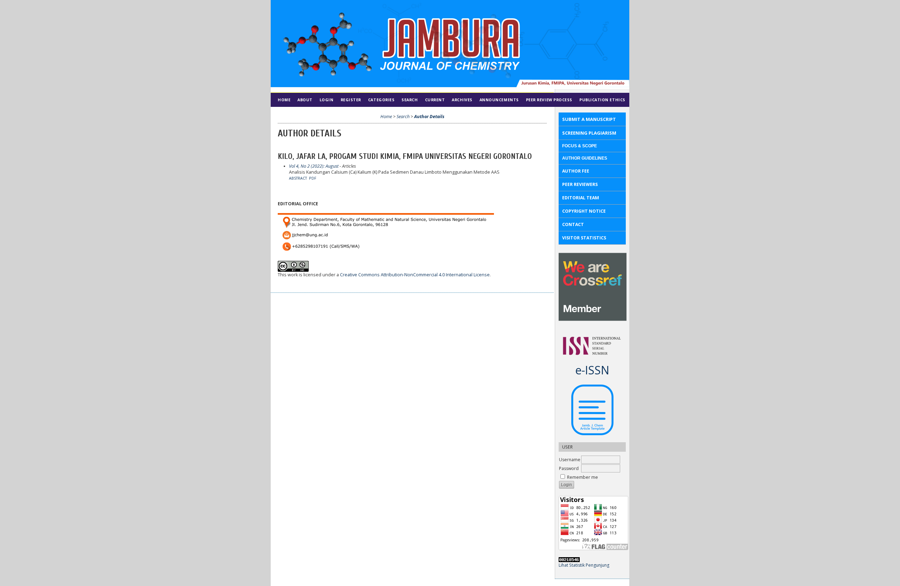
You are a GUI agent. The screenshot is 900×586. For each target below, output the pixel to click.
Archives (462, 99)
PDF (312, 178)
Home (284, 99)
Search (409, 99)
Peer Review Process (549, 99)
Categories (381, 99)
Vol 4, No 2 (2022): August (314, 166)
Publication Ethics (602, 99)
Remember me (582, 477)
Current (435, 99)
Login (327, 99)
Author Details (429, 117)
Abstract (298, 178)
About (305, 99)
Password (569, 468)
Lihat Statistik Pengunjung (584, 565)
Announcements (499, 99)
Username (569, 460)
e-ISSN (592, 370)
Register (351, 99)
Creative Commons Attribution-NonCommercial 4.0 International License (415, 275)
